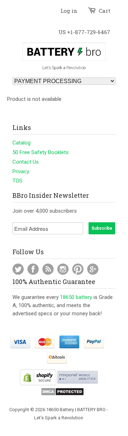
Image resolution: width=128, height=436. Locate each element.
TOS (17, 181)
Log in (69, 10)
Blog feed (48, 269)
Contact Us (25, 162)
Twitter (18, 269)
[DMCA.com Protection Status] (62, 394)
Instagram (63, 269)
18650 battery (76, 297)
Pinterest (78, 269)
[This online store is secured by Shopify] (38, 383)
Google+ (92, 269)
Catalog (21, 143)
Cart (104, 10)
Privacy (20, 171)
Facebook (33, 269)
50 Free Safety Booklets (40, 152)
